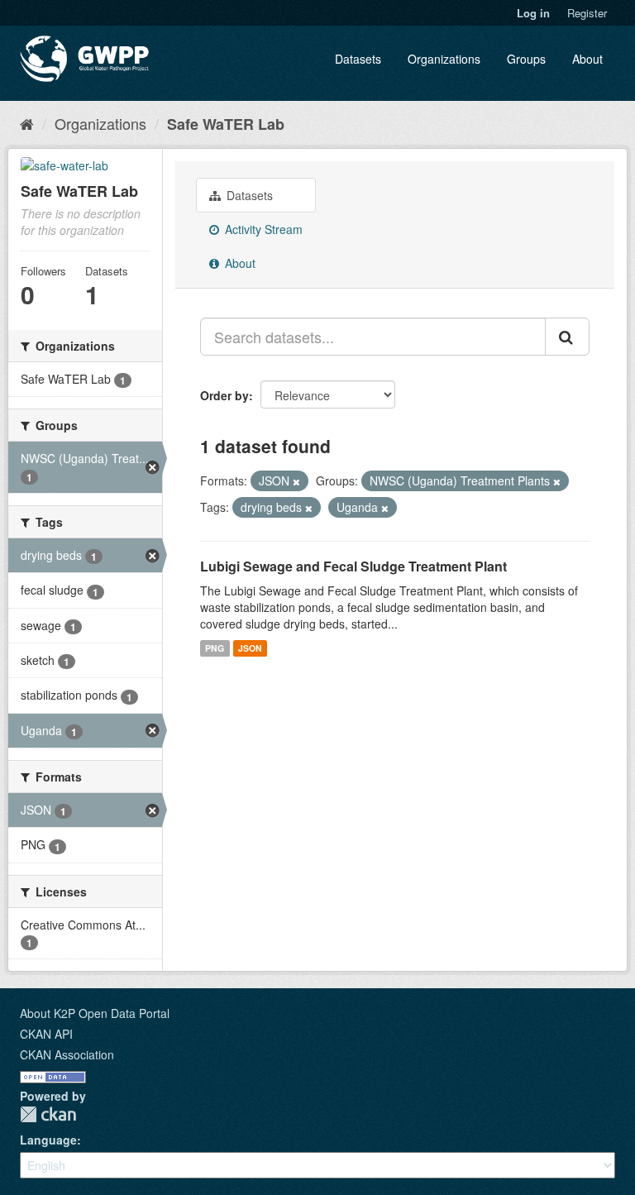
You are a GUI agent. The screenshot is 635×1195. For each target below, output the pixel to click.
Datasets (358, 58)
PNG (214, 648)
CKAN (48, 1114)
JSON (250, 648)
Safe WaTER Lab (225, 124)
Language (48, 1139)
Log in (533, 13)
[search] (567, 337)
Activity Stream (262, 229)
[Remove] (296, 481)
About (587, 58)
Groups (526, 58)
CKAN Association (67, 1054)
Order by (224, 395)
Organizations (444, 58)
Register (587, 13)
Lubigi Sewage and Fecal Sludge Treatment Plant (353, 566)
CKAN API (46, 1033)
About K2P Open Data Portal (94, 1013)
